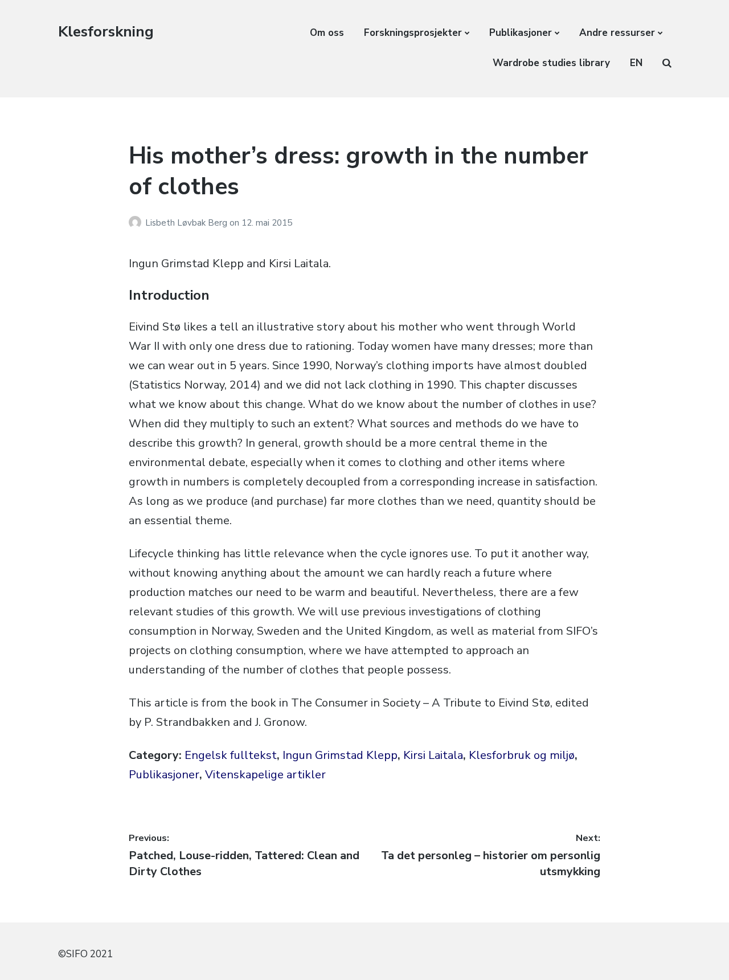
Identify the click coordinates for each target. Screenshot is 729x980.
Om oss (327, 32)
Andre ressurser (617, 32)
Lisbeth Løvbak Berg (187, 222)
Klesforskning (106, 32)
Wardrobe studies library (551, 63)
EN (636, 63)
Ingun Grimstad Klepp (340, 755)
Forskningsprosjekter (413, 32)
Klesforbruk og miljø (522, 755)
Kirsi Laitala (433, 755)
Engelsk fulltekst (231, 755)
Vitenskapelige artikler (265, 774)
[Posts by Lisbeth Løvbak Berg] (137, 222)
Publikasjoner (520, 32)
